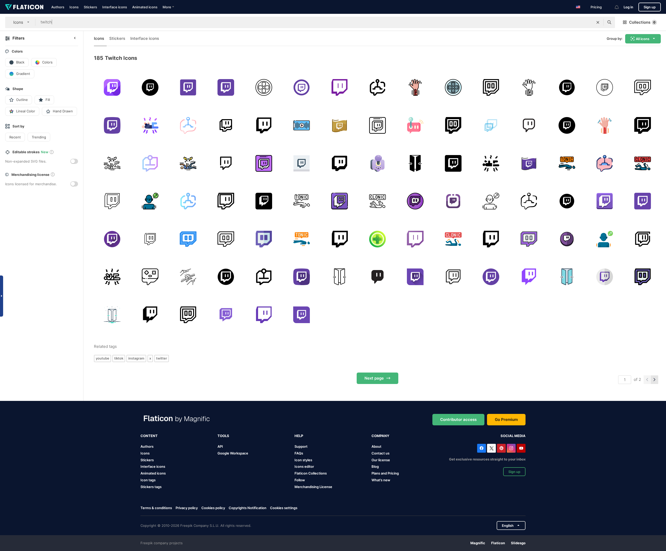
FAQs (298, 453)
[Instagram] (511, 448)
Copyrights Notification (247, 508)
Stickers (90, 7)
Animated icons (144, 7)
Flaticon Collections (310, 473)
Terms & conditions (156, 508)
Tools (223, 436)
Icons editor (304, 466)
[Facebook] (481, 448)
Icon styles (303, 460)
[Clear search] (598, 22)
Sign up (650, 7)
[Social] (642, 87)
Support (301, 446)
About (376, 446)
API (220, 446)
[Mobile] (302, 125)
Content (149, 436)
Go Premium (506, 419)
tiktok (118, 358)
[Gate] (340, 277)
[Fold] (567, 277)
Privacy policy (187, 508)
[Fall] (567, 163)
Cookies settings (283, 508)
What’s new (381, 480)
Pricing (596, 7)
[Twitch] (112, 87)
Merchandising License (313, 487)
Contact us (380, 453)
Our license (381, 460)
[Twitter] (491, 448)
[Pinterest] (501, 448)
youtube (102, 358)
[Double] (415, 163)
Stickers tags (151, 487)
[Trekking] (188, 277)
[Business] (377, 277)
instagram (136, 358)
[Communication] (264, 125)
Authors (57, 7)
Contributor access (458, 419)
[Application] (340, 163)
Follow (299, 480)
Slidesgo (518, 543)
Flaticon (498, 543)
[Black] (150, 87)
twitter (161, 358)
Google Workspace (232, 453)
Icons (74, 7)
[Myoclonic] (150, 201)
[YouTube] (521, 448)
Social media (513, 436)
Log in (628, 7)
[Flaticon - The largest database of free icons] (24, 7)
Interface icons (114, 7)
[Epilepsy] (112, 163)
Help (298, 436)
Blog (375, 466)
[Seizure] (150, 125)
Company (380, 436)
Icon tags (148, 480)
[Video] (529, 125)
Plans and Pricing (385, 473)
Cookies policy (213, 508)
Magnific (477, 543)
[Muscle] (415, 87)
